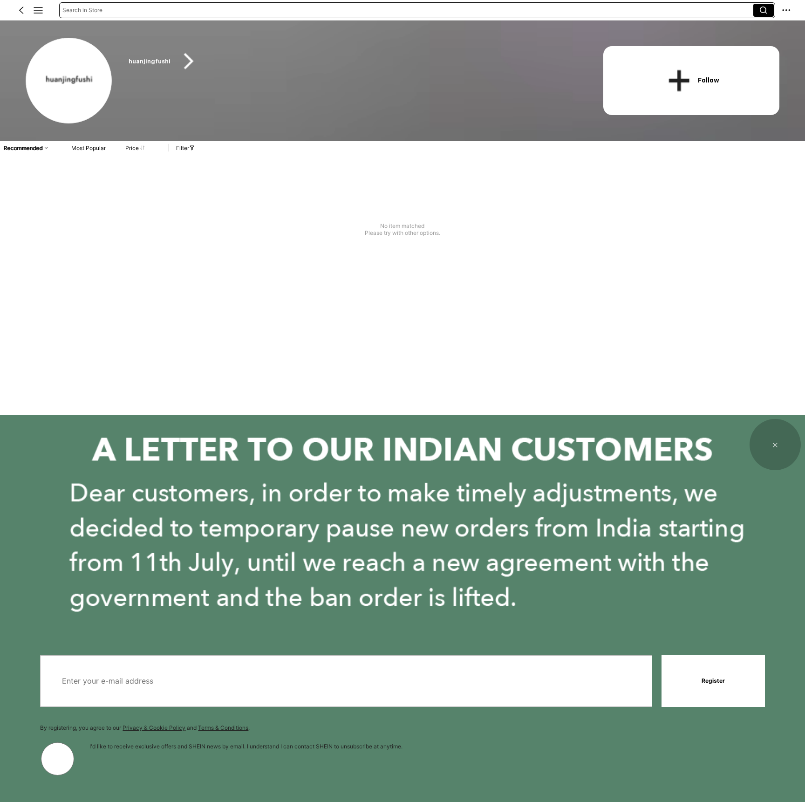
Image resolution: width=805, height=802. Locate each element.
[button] (21, 10)
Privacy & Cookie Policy (154, 727)
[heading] (353, 61)
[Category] (38, 10)
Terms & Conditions (223, 727)
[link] (69, 81)
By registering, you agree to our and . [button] (145, 727)
